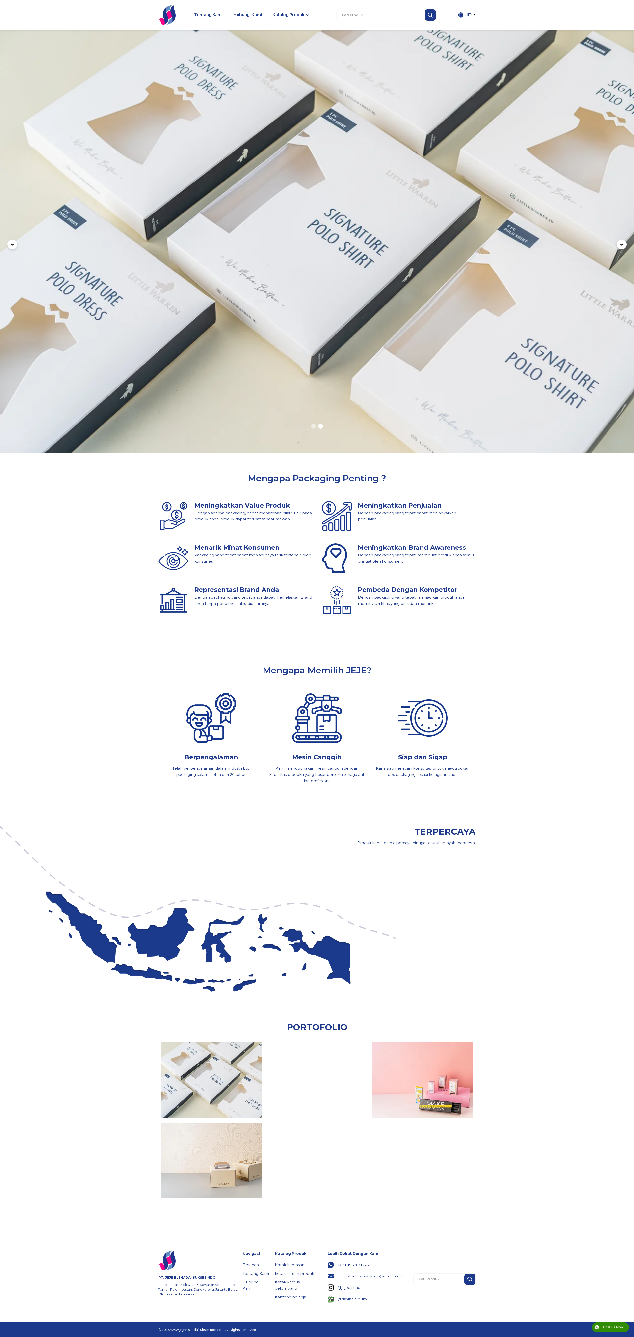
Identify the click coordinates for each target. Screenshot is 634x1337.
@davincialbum (352, 1299)
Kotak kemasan (289, 1264)
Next (621, 245)
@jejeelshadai (350, 1287)
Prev (12, 245)
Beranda (251, 1264)
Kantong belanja (290, 1297)
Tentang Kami (256, 1273)
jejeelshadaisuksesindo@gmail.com (371, 1276)
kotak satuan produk (294, 1273)
